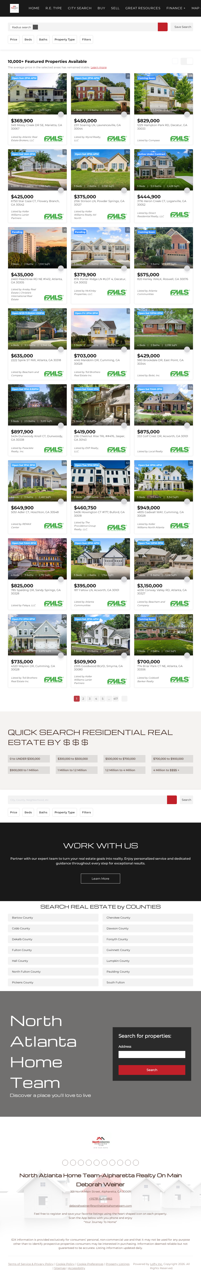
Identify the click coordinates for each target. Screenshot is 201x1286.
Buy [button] (101, 8)
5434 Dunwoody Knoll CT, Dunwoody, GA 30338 (37, 437)
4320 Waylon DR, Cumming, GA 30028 (33, 667)
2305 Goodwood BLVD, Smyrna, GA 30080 (98, 667)
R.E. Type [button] (54, 8)
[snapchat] (120, 1163)
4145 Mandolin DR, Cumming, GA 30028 (97, 361)
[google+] (136, 1163)
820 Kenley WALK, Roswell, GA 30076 (162, 279)
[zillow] (89, 1163)
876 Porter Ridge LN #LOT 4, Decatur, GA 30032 (100, 280)
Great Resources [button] (143, 8)
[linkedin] (73, 1163)
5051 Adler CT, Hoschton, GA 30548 (35, 512)
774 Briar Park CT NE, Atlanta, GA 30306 (160, 667)
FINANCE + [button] (176, 8)
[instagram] (97, 1163)
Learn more (99, 67)
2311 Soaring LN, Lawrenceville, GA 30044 (97, 126)
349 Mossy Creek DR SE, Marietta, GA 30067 (36, 126)
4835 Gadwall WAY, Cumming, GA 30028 (160, 513)
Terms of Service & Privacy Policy (31, 1264)
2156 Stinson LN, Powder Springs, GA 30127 (99, 202)
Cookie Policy (65, 1264)
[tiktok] (112, 1163)
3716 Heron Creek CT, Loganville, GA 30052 (161, 202)
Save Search (183, 27)
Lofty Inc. (156, 1264)
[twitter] (81, 1163)
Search (186, 800)
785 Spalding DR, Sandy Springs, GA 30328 (36, 591)
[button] (14, 8)
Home (34, 8)
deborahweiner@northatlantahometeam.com (100, 1205)
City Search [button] (80, 8)
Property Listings (118, 1264)
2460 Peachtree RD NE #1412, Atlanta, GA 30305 (36, 280)
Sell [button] (115, 8)
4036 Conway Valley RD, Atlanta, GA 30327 (162, 591)
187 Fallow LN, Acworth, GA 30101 (96, 590)
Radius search (21, 27)
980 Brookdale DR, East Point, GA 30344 (160, 361)
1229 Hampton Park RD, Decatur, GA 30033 (162, 126)
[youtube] (104, 1163)
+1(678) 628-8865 (100, 1198)
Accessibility (76, 1268)
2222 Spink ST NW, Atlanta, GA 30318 (36, 360)
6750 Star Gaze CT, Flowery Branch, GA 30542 (35, 202)
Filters (86, 39)
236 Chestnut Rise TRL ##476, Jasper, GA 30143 (99, 437)
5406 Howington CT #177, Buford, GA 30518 (99, 513)
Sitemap (60, 1268)
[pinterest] (128, 1163)
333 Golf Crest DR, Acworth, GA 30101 (162, 436)
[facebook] (65, 1163)
